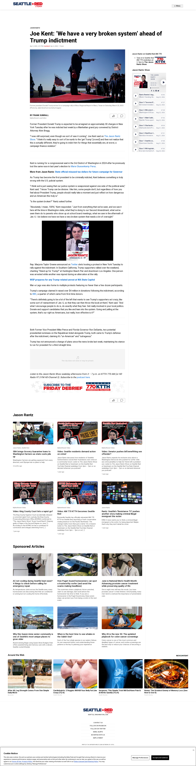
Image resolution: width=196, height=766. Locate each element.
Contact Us (98, 722)
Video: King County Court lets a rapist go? (33, 511)
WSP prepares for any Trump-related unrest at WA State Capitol (62, 279)
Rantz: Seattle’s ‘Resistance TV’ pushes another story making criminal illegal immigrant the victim (121, 514)
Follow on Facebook (98, 726)
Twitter (74, 264)
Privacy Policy (27, 761)
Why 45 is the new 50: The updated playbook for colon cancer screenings (120, 635)
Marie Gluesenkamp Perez (83, 166)
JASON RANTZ (35, 28)
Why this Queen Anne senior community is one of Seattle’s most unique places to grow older (33, 636)
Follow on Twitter (98, 729)
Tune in (139, 58)
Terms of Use (16, 761)
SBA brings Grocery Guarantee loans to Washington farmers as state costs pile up (32, 454)
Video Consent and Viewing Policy (86, 761)
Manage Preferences (140, 758)
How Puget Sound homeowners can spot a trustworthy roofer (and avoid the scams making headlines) (77, 583)
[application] (77, 241)
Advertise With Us (98, 735)
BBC (34, 294)
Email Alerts (98, 732)
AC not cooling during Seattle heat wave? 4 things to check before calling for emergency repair (33, 583)
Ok (193, 750)
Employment (98, 738)
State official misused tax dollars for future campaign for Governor (88, 172)
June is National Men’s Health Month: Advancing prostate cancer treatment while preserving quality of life (120, 583)
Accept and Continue (160, 758)
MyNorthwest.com (96, 744)
